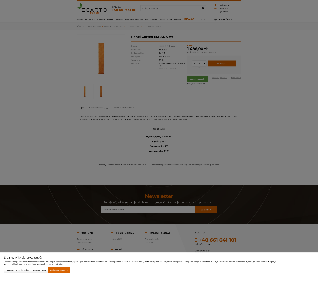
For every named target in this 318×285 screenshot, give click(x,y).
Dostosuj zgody (39, 270)
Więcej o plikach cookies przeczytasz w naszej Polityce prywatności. (33, 264)
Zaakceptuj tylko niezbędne (17, 270)
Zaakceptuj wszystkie (59, 270)
